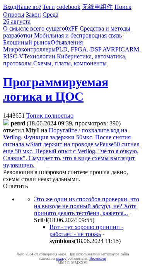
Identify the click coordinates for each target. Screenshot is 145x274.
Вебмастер (97, 258)
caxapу (61, 258)
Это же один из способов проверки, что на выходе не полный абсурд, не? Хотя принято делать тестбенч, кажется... (86, 206)
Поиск (122, 6)
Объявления (67, 42)
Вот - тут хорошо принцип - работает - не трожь (86, 230)
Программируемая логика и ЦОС (55, 89)
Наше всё (28, 6)
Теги (49, 6)
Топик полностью (49, 115)
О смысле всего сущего (34, 28)
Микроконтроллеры (29, 49)
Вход (9, 6)
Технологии (39, 56)
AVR (108, 49)
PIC (120, 49)
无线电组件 (97, 6)
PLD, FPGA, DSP (78, 49)
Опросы (13, 14)
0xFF (71, 28)
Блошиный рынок (27, 42)
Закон (33, 14)
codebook (68, 6)
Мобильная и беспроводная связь (78, 35)
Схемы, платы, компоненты (70, 63)
